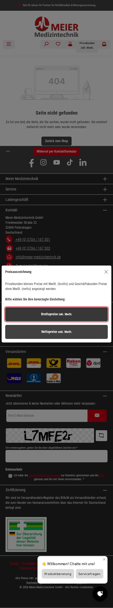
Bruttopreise (56, 314)
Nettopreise (56, 332)
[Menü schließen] (106, 271)
